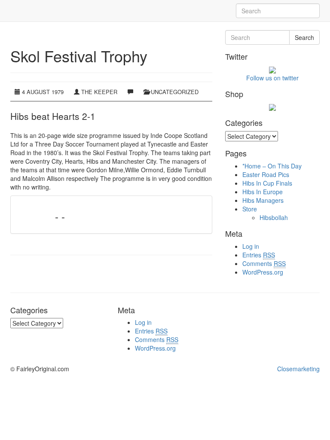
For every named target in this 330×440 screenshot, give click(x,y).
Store (249, 209)
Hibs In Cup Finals (267, 183)
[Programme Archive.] (10, 10)
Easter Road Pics (265, 174)
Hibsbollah (274, 217)
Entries (258, 255)
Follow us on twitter (272, 77)
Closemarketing (298, 368)
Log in (250, 246)
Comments (264, 263)
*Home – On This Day (272, 166)
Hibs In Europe (262, 191)
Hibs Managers (263, 200)
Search (304, 37)
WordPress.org (262, 272)
